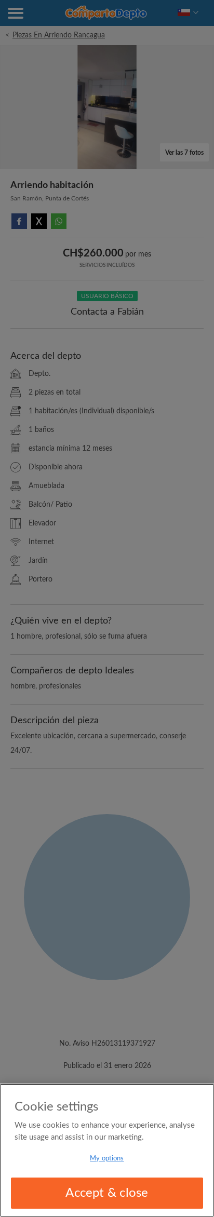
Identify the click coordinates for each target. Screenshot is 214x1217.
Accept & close (106, 1193)
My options (107, 1158)
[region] (107, 1150)
